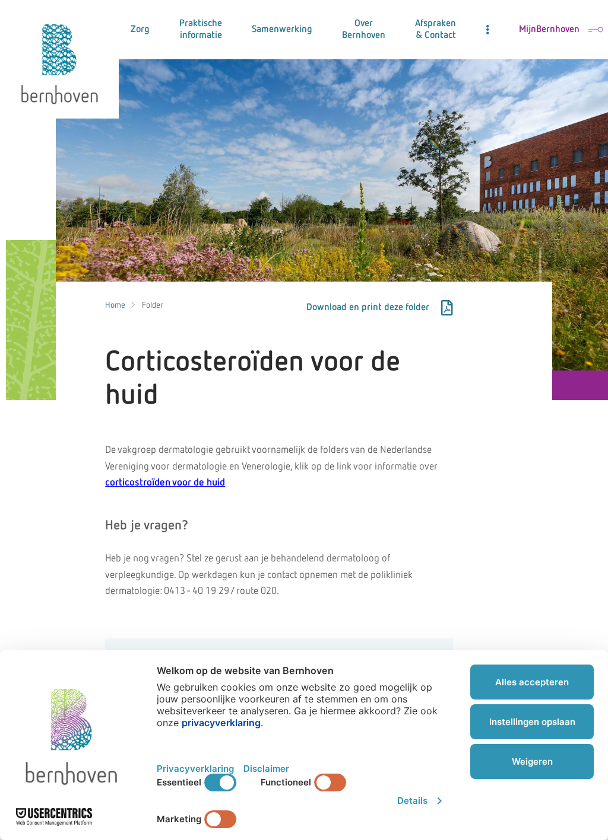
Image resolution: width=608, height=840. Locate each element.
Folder (152, 305)
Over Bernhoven (363, 29)
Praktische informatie (200, 29)
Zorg (140, 29)
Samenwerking (282, 29)
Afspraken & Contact (435, 29)
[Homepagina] (59, 59)
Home (115, 305)
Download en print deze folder (367, 307)
